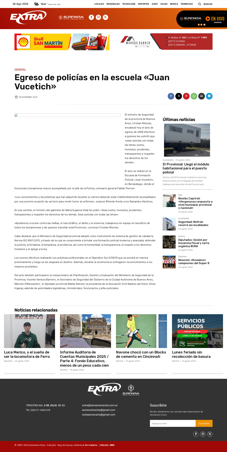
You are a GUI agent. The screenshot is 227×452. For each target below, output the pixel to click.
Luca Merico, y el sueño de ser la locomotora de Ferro (27, 354)
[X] (105, 17)
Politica (181, 236)
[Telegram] (209, 96)
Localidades (168, 160)
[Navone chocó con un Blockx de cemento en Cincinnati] (141, 331)
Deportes (182, 257)
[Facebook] (91, 17)
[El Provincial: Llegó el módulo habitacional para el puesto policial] (188, 140)
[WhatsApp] (194, 96)
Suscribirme (204, 423)
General (20, 69)
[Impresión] (201, 96)
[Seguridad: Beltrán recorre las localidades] (169, 224)
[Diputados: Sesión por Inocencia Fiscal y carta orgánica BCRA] (169, 241)
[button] (204, 4)
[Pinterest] (186, 96)
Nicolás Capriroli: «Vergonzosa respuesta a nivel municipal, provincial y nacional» (195, 203)
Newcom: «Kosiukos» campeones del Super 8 (193, 261)
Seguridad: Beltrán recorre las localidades (193, 223)
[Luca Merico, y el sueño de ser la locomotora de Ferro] (29, 331)
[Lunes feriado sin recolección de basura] (197, 331)
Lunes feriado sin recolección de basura (191, 354)
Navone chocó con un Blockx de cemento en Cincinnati (141, 354)
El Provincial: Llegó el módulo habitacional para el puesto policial (186, 168)
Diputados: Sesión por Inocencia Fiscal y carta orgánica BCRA (193, 243)
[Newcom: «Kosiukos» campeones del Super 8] (169, 262)
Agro (180, 195)
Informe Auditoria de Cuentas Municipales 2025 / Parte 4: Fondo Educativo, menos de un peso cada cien (84, 359)
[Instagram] (98, 17)
